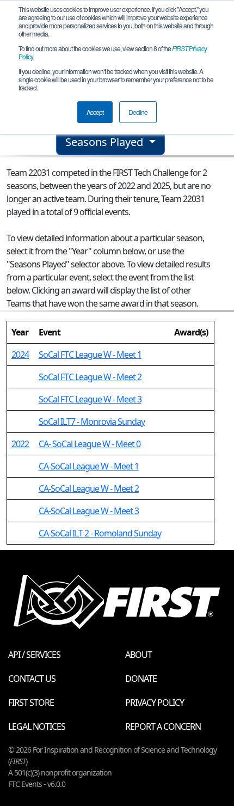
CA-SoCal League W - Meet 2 (89, 488)
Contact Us (32, 679)
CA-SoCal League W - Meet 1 (89, 466)
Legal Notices (36, 726)
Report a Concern (163, 726)
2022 (20, 444)
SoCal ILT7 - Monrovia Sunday (92, 422)
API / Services (34, 655)
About (138, 655)
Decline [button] (137, 112)
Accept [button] (95, 112)
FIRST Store (31, 703)
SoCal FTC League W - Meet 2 (90, 377)
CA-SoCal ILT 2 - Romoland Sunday (100, 533)
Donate (141, 679)
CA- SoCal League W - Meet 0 (89, 444)
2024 (20, 355)
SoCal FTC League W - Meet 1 (90, 355)
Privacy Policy (154, 703)
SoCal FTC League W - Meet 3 (90, 399)
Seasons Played (105, 142)
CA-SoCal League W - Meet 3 (89, 511)
